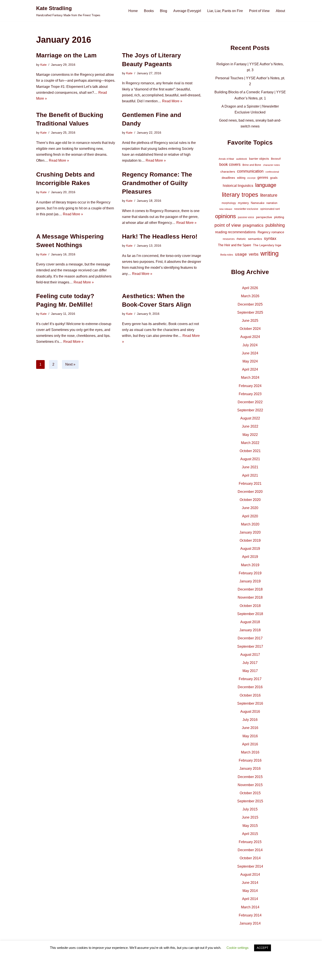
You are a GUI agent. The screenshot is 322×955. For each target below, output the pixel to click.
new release (225, 209)
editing (241, 177)
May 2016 (250, 736)
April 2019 (250, 557)
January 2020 (250, 532)
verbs (253, 254)
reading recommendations (235, 232)
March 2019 (250, 565)
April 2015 (250, 834)
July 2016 (250, 720)
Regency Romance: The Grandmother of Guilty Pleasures (157, 183)
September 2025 (250, 312)
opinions (225, 216)
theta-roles (226, 254)
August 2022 (250, 418)
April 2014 (250, 899)
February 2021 (250, 483)
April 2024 (250, 369)
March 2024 (250, 377)
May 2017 (250, 671)
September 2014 (250, 866)
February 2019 (250, 573)
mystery (243, 203)
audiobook (241, 158)
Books (149, 11)
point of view (227, 225)
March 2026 (250, 296)
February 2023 (250, 394)
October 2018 (250, 606)
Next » (70, 364)
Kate (43, 64)
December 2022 (250, 402)
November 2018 (250, 597)
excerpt (251, 178)
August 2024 (250, 337)
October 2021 (250, 451)
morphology (229, 203)
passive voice (246, 217)
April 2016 (250, 744)
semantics (255, 239)
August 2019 (250, 548)
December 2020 (250, 491)
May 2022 (250, 435)
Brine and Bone (251, 164)
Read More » (172, 101)
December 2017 (250, 638)
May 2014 (250, 891)
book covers (230, 164)
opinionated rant (270, 208)
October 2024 (250, 329)
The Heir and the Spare (234, 245)
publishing (275, 225)
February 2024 (250, 386)
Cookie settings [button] (237, 948)
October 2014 (250, 858)
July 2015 (250, 809)
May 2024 (250, 361)
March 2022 (250, 443)
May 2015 (250, 826)
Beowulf (276, 158)
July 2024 (250, 345)
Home (133, 11)
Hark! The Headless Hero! (159, 236)
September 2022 (250, 410)
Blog (163, 11)
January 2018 (250, 630)
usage (241, 254)
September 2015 (250, 801)
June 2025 (250, 320)
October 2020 (250, 500)
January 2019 (250, 581)
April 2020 (250, 516)
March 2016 (250, 752)
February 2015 (250, 842)
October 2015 (250, 793)
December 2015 (250, 777)
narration (271, 203)
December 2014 (250, 850)
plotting (279, 217)
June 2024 (250, 353)
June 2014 (250, 882)
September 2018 (250, 614)
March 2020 (250, 524)
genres (262, 177)
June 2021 (250, 467)
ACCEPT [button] (262, 948)
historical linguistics (238, 185)
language (265, 185)
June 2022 (250, 426)
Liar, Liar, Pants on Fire (225, 11)
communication (250, 171)
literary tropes (240, 194)
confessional (272, 171)
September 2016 (250, 703)
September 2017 (250, 646)
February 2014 (250, 915)
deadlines (228, 177)
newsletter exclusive (246, 208)
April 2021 (250, 475)
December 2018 (250, 589)
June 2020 (250, 508)
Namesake (257, 203)
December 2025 (250, 304)
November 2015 (250, 785)
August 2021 (250, 459)
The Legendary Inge (267, 245)
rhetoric (241, 239)
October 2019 (250, 540)
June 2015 (250, 817)
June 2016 (250, 728)
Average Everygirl (187, 11)
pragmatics (253, 225)
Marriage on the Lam (66, 55)
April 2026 (250, 288)
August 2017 (250, 654)
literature (268, 195)
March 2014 (250, 907)
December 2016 (250, 687)
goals (274, 177)
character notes (271, 165)
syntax (270, 238)
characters (227, 171)
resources (229, 239)
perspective (264, 217)
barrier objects (259, 158)
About (280, 11)
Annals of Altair (226, 158)
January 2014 (250, 923)
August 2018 (250, 622)
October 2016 (250, 695)
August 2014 (250, 874)
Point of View (259, 11)
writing (269, 253)
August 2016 (250, 711)
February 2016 (250, 760)
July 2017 (250, 663)
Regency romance (271, 232)
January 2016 (250, 768)
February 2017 (250, 679)
